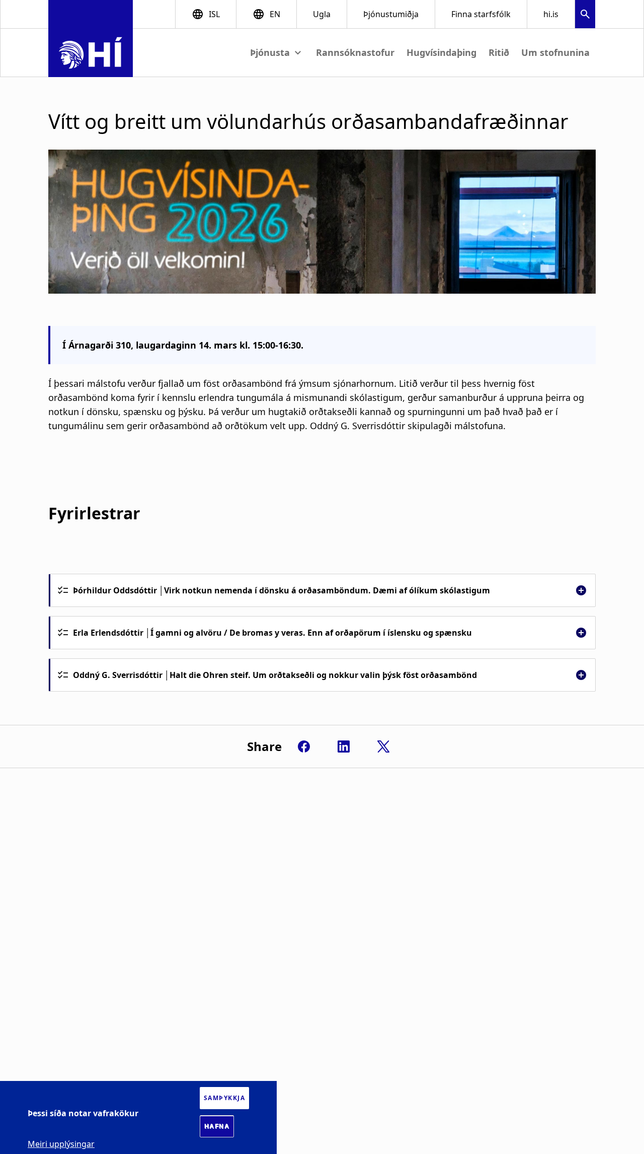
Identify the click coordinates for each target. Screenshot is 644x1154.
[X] (383, 746)
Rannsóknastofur (355, 52)
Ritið (499, 52)
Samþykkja (225, 1098)
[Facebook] (304, 746)
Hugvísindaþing (441, 52)
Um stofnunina (555, 52)
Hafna (217, 1126)
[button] (585, 15)
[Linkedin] (344, 746)
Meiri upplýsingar (61, 1143)
